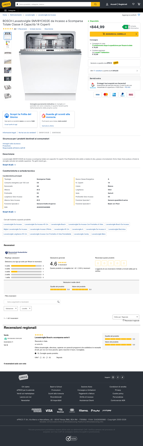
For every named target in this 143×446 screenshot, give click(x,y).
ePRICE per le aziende (25, 390)
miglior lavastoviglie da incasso (15, 229)
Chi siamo (25, 387)
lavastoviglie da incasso (13, 224)
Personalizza (118, 397)
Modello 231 (45, 422)
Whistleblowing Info (95, 422)
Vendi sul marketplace (25, 393)
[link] (62, 263)
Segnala (59, 357)
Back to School (56, 387)
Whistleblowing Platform (74, 422)
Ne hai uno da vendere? (27, 132)
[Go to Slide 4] (8, 62)
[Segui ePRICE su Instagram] (113, 377)
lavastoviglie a (77, 229)
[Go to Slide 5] (8, 70)
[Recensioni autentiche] (16, 253)
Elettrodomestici (16, 15)
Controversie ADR (118, 400)
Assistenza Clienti (87, 400)
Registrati (123, 4)
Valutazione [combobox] (9, 308)
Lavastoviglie (30, 15)
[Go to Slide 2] (8, 44)
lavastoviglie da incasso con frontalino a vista (85, 224)
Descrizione (48, 29)
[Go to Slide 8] (8, 96)
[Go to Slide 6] (8, 79)
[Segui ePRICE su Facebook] (118, 377)
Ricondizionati (56, 397)
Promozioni (56, 390)
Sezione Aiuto (86, 387)
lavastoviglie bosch (58, 224)
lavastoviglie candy (81, 234)
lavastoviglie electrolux (117, 229)
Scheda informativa (134, 27)
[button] (50, 66)
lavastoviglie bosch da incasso (117, 224)
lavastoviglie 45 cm (61, 229)
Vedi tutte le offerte (48, 126)
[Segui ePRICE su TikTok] (122, 377)
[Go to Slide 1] (8, 36)
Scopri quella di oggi (11, 124)
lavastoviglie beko (98, 234)
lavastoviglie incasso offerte (40, 229)
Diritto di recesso (86, 397)
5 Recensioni (22, 29)
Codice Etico (57, 422)
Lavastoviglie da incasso (47, 15)
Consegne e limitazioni (87, 390)
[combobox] (53, 4)
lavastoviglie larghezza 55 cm (15, 234)
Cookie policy (118, 393)
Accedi (113, 4)
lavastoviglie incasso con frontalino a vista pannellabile (50, 234)
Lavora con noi (25, 397)
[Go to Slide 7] (8, 87)
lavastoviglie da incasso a (96, 229)
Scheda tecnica (35, 29)
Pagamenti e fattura (86, 393)
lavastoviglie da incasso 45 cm (36, 224)
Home (5, 15)
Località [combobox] (24, 308)
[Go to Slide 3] (8, 53)
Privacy (118, 390)
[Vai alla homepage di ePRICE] (23, 377)
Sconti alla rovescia (56, 393)
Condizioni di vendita (118, 387)
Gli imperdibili (55, 400)
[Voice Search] (17, 4)
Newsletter (25, 400)
